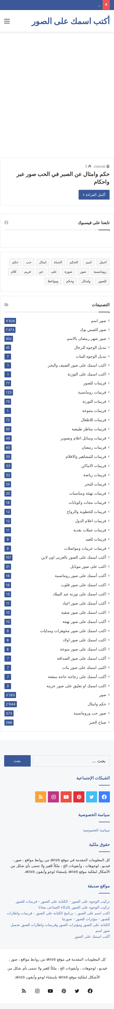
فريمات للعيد (96, 539)
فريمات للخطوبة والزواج (86, 511)
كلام (14, 271)
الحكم (74, 262)
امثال (42, 262)
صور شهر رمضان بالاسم (86, 338)
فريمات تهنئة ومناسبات (87, 493)
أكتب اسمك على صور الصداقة (81, 658)
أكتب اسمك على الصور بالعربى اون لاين (73, 557)
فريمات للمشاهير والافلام (86, 456)
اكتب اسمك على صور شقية (83, 612)
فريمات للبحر (95, 484)
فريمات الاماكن (93, 465)
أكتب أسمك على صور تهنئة (84, 621)
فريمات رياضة (94, 474)
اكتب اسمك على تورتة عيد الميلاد (79, 593)
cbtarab (99, 166)
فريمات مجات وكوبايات (87, 502)
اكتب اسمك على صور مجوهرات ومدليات (73, 630)
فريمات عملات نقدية (89, 529)
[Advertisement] (57, 94)
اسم (89, 262)
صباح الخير (97, 722)
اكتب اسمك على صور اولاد (84, 639)
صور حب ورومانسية (90, 713)
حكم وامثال (97, 703)
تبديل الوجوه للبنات (91, 356)
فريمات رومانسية (92, 392)
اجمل (103, 262)
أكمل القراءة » (94, 194)
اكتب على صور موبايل (88, 566)
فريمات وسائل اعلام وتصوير (83, 438)
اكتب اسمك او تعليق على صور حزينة (76, 685)
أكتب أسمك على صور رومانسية (80, 575)
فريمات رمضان (94, 447)
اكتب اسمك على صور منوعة (83, 649)
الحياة (58, 262)
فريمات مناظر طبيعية (89, 428)
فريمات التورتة (94, 401)
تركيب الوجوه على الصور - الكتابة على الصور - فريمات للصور (63, 901)
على (54, 271)
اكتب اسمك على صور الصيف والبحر (77, 365)
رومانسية (100, 271)
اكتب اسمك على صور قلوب (83, 584)
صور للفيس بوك (93, 329)
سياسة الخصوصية (96, 830)
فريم (27, 271)
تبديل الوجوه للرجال (90, 347)
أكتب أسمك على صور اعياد (84, 603)
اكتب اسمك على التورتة (87, 374)
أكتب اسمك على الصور (92, 936)
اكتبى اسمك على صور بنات (84, 667)
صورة (68, 271)
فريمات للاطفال (93, 419)
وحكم (70, 281)
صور (83, 271)
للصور (102, 281)
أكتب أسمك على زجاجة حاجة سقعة (77, 676)
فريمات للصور (94, 383)
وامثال (86, 281)
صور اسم (98, 320)
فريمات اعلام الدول (90, 520)
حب (28, 262)
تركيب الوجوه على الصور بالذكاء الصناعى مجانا (74, 907)
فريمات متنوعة (94, 410)
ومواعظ (53, 281)
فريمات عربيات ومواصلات (85, 548)
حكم (15, 262)
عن (41, 271)
